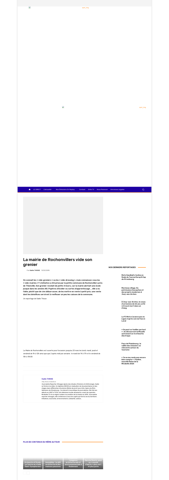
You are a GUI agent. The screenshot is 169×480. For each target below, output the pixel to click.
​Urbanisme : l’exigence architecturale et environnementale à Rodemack (73, 462)
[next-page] (28, 473)
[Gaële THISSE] (25, 270)
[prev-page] (24, 473)
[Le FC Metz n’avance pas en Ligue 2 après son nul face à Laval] (114, 318)
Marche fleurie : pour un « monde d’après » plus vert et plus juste (93, 463)
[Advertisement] (63, 424)
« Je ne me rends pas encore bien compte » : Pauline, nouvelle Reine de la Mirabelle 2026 (134, 360)
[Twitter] (136, 3)
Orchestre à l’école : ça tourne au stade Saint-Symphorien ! (32, 464)
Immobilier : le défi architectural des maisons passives (53, 464)
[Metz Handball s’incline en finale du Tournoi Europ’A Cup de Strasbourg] (114, 276)
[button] (143, 189)
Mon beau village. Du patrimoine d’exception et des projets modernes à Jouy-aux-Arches (133, 291)
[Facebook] (128, 3)
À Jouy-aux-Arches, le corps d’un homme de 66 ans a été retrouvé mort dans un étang (134, 305)
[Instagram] (132, 3)
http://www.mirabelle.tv (49, 381)
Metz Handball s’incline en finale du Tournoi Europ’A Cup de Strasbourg (134, 277)
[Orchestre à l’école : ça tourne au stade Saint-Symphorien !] (33, 457)
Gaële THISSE (35, 270)
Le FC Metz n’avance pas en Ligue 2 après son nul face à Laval (133, 319)
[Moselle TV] (39, 110)
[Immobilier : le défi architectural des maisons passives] (53, 457)
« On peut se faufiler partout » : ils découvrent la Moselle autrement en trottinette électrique (134, 333)
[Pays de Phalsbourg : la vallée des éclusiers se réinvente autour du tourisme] (114, 346)
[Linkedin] (144, 3)
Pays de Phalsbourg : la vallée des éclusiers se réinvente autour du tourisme (131, 347)
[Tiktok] (140, 3)
